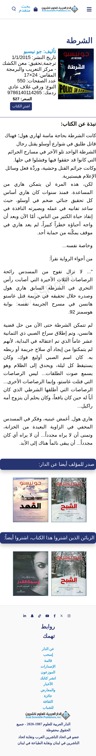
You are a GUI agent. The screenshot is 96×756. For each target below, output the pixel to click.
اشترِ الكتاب (21, 106)
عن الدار (48, 649)
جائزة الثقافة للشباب (48, 701)
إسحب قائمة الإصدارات (48, 660)
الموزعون (48, 672)
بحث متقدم (24, 8)
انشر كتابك (48, 678)
